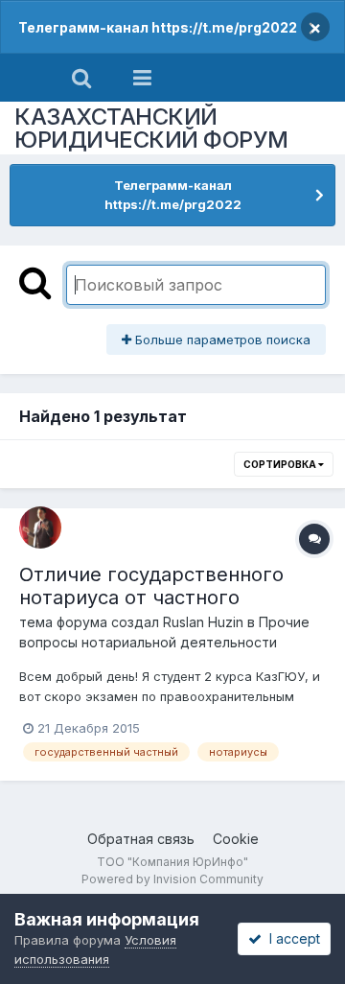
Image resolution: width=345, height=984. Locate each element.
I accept (291, 938)
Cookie (236, 839)
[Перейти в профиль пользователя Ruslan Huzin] (40, 527)
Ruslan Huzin (203, 622)
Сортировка (280, 464)
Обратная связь (141, 839)
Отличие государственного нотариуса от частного (151, 586)
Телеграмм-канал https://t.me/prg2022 (157, 27)
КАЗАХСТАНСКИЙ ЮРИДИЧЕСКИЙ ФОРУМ (151, 128)
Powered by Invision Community (172, 879)
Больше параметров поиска (220, 339)
